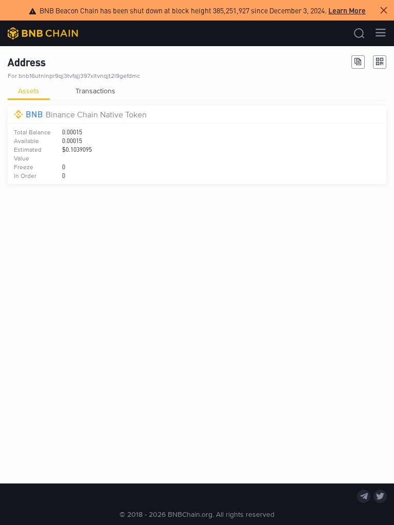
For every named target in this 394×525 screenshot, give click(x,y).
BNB (34, 114)
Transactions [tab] (95, 90)
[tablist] (197, 90)
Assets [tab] (29, 90)
